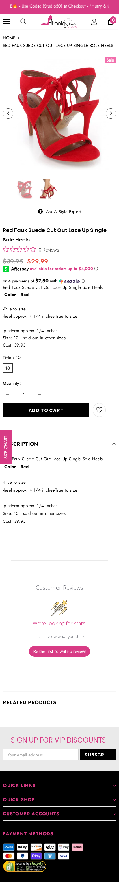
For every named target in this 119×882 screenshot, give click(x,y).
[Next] (111, 113)
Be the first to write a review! (59, 651)
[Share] (111, 410)
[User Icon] (94, 22)
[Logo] (59, 21)
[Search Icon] (23, 22)
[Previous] (8, 113)
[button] (59, 281)
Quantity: (12, 383)
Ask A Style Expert (63, 212)
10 (7, 368)
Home (9, 38)
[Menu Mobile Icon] (6, 21)
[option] (59, 113)
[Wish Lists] (99, 410)
